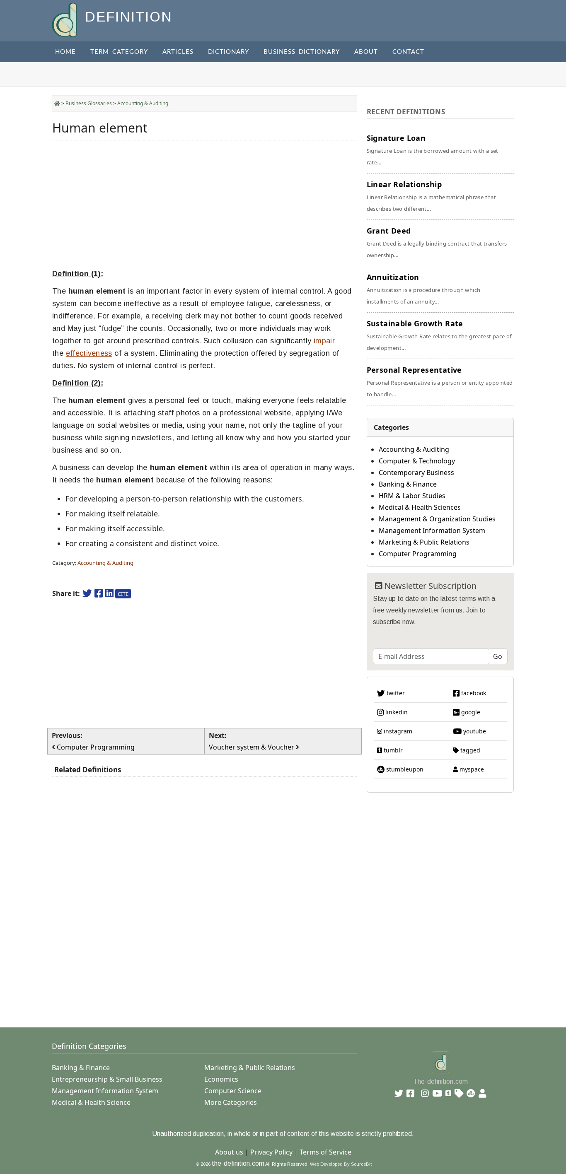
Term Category (119, 52)
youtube (474, 731)
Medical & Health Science (91, 1102)
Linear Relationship (431, 195)
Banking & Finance (408, 484)
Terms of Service (325, 1152)
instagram (397, 731)
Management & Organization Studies (437, 518)
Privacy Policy (271, 1152)
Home (65, 52)
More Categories (230, 1102)
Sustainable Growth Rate (439, 335)
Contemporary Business (416, 472)
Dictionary (228, 52)
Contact (408, 52)
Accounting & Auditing (142, 103)
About (366, 52)
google (470, 712)
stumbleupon (404, 769)
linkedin (396, 712)
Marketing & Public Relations (424, 542)
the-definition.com (238, 1163)
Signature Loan (432, 149)
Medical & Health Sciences (420, 507)
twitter (395, 693)
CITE (123, 594)
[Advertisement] (204, 205)
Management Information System (432, 530)
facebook (473, 693)
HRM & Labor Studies (412, 495)
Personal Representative (440, 381)
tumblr (392, 750)
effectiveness (89, 353)
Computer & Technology (417, 460)
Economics (221, 1079)
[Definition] (65, 19)
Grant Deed (437, 242)
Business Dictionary (302, 52)
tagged (469, 750)
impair (324, 341)
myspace (471, 769)
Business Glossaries (88, 103)
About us (229, 1152)
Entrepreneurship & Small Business (107, 1079)
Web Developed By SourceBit (341, 1164)
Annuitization (424, 288)
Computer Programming (418, 553)
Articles (178, 52)
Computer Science (232, 1090)
